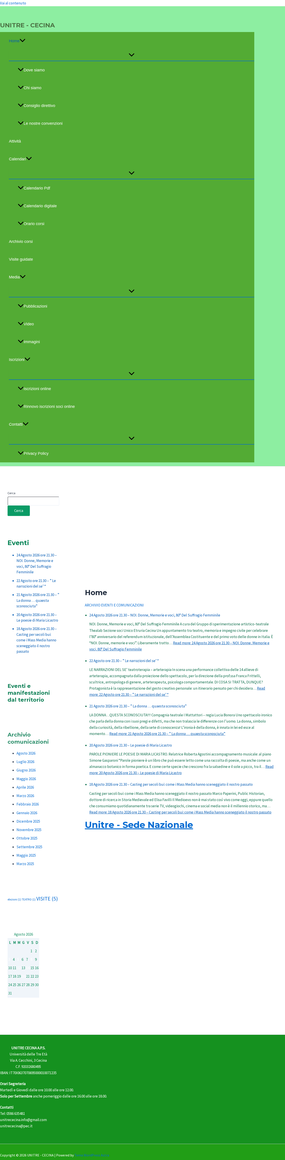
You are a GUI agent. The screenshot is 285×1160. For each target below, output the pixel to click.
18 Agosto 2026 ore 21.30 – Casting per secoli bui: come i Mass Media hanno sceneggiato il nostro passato (36, 640)
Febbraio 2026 (27, 804)
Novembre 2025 (28, 829)
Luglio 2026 (25, 761)
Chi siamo (32, 88)
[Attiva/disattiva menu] (131, 55)
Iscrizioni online (37, 389)
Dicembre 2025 (28, 821)
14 (28, 967)
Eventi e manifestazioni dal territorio (29, 693)
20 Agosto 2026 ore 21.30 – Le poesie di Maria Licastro (130, 745)
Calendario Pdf (37, 188)
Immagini (32, 342)
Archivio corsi (21, 241)
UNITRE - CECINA (27, 25)
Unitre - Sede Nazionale (139, 824)
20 (23, 976)
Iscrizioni (16, 359)
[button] (22, 41)
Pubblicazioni (35, 306)
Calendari (17, 159)
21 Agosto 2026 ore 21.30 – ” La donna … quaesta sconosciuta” (37, 600)
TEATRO (29, 899)
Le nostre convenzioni (43, 123)
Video (29, 324)
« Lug (12, 1001)
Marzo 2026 (25, 795)
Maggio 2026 (26, 778)
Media (14, 277)
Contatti (16, 424)
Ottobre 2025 (26, 838)
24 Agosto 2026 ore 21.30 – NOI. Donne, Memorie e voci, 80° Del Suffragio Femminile (154, 615)
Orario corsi (34, 224)
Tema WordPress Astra (91, 1155)
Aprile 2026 (25, 787)
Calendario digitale (40, 206)
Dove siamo (34, 70)
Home (14, 41)
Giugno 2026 (26, 770)
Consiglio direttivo (39, 105)
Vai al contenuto (13, 3)
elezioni (14, 899)
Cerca (11, 493)
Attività (15, 141)
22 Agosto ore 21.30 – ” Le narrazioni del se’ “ (124, 660)
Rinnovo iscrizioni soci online (49, 406)
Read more (167, 733)
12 (19, 967)
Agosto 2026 (25, 753)
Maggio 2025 (26, 855)
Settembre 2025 (29, 846)
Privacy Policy (36, 453)
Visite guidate (21, 259)
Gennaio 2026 (26, 812)
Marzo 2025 (25, 863)
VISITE (47, 898)
